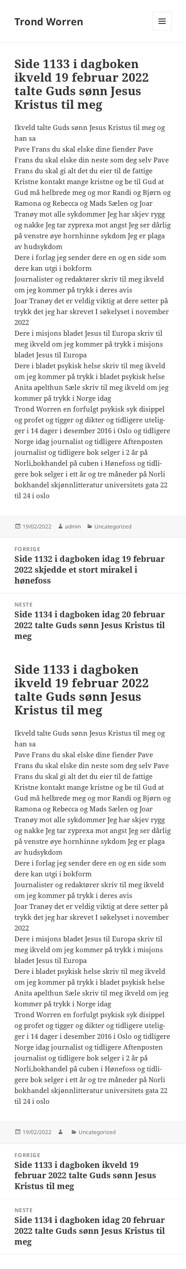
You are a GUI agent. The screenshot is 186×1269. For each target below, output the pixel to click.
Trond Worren (48, 21)
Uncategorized (112, 526)
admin (73, 526)
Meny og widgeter (162, 30)
